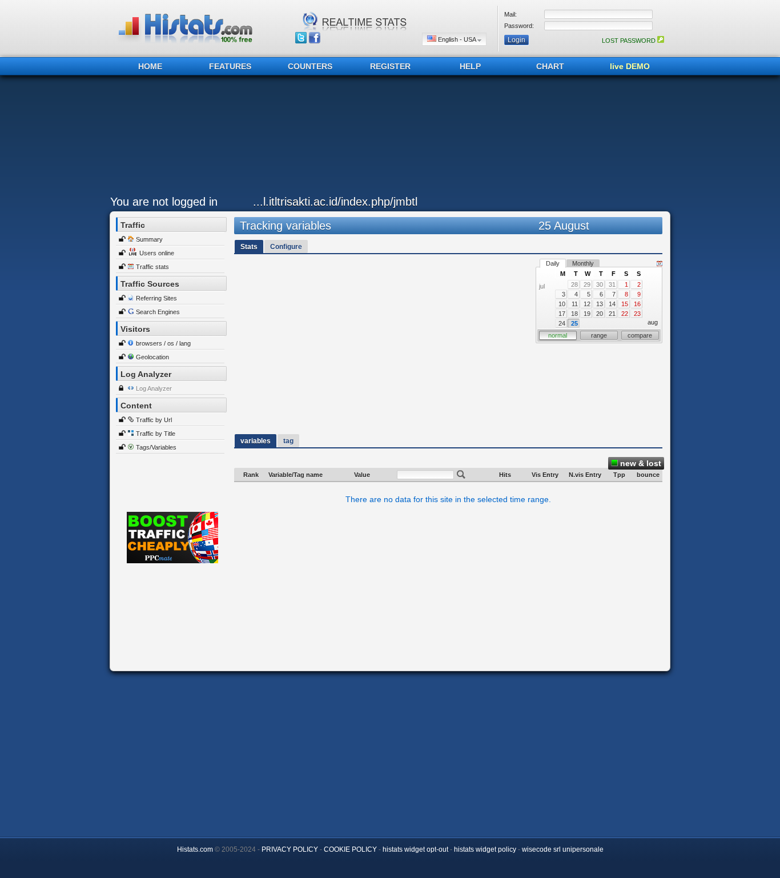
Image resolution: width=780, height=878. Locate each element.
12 (587, 303)
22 (624, 313)
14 (612, 303)
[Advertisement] (387, 138)
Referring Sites (156, 298)
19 (587, 313)
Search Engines (158, 311)
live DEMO (630, 66)
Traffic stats (152, 266)
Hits (505, 474)
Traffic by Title (155, 433)
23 (637, 313)
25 (574, 323)
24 (561, 323)
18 (574, 313)
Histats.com (195, 849)
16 (637, 303)
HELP (470, 66)
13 (599, 303)
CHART (550, 66)
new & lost (639, 463)
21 (612, 313)
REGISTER (390, 66)
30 (599, 284)
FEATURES (230, 66)
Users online (156, 253)
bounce (648, 474)
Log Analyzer (154, 388)
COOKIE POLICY (350, 849)
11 (575, 303)
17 (561, 313)
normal (557, 335)
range (599, 335)
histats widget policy (485, 849)
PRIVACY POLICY (290, 849)
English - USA (456, 39)
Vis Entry (545, 474)
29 (587, 284)
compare (640, 335)
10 (561, 303)
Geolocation (152, 357)
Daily (553, 263)
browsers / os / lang (163, 343)
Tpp (619, 474)
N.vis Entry (585, 474)
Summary (149, 239)
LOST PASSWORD (629, 40)
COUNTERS (310, 66)
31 (612, 284)
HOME (150, 66)
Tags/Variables (156, 447)
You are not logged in (164, 201)
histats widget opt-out (415, 849)
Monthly (583, 263)
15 (624, 303)
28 (574, 284)
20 (599, 313)
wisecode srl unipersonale (563, 849)
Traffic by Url (154, 419)
